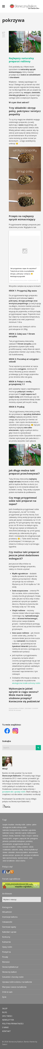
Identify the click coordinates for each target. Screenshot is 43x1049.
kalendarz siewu (8, 833)
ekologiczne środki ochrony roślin (26, 683)
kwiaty (11, 836)
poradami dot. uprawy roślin (13, 791)
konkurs (5, 836)
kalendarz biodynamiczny (12, 830)
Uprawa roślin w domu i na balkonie (17, 982)
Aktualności (7, 912)
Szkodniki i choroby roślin (12, 977)
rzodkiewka (7, 850)
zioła (30, 858)
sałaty (21, 850)
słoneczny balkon (22, 852)
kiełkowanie (31, 833)
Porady (5, 957)
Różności (6, 962)
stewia (5, 852)
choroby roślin (20, 824)
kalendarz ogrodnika (28, 830)
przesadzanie (7, 844)
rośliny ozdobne (22, 847)
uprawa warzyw (8, 855)
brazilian (11, 824)
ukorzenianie (33, 852)
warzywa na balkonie (31, 855)
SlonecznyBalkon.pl (31, 850)
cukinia (28, 824)
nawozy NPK (7, 838)
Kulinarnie (6, 942)
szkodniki (11, 852)
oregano (16, 838)
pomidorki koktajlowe (17, 841)
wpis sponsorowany (10, 858)
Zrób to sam (7, 992)
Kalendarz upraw (9, 932)
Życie (4, 997)
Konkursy (6, 937)
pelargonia (34, 838)
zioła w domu (20, 861)
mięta (23, 836)
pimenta (5, 841)
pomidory (29, 841)
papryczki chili (24, 838)
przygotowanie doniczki (21, 844)
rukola (31, 847)
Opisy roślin (7, 947)
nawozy (35, 836)
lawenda (18, 836)
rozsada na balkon (9, 847)
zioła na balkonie (9, 861)
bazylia (5, 824)
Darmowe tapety (9, 927)
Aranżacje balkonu (10, 917)
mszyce (29, 836)
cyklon (34, 824)
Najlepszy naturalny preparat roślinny (21, 59)
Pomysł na (6, 952)
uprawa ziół (19, 855)
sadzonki (15, 850)
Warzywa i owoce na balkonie (14, 987)
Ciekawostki (7, 922)
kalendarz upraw (21, 833)
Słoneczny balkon (9, 972)
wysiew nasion (23, 858)
